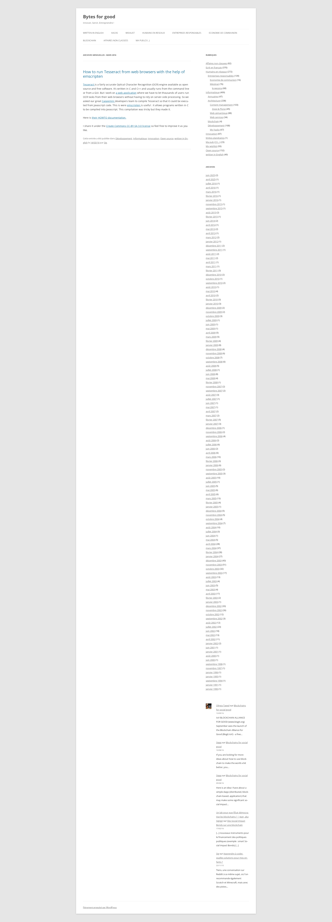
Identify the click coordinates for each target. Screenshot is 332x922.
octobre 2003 (212, 568)
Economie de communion (223, 32)
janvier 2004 (212, 556)
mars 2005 (211, 498)
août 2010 (211, 287)
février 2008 (212, 382)
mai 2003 (210, 589)
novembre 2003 (214, 564)
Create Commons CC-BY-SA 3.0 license (128, 126)
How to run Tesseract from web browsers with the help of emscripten (134, 74)
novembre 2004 (214, 514)
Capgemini (108, 101)
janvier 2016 (212, 200)
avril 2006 (210, 452)
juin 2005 (210, 485)
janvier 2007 (212, 423)
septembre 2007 (214, 390)
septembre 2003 (214, 573)
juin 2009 (210, 324)
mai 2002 (210, 635)
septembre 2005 (214, 473)
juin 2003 (210, 585)
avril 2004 (210, 544)
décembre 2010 (214, 274)
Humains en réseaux (216, 71)
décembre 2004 (214, 510)
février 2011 (212, 270)
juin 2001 (210, 647)
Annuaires (213, 96)
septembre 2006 (214, 436)
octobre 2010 (212, 278)
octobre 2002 (212, 614)
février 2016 (212, 195)
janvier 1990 (212, 689)
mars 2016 (211, 191)
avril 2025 (210, 179)
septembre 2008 (214, 361)
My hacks (215, 129)
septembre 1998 (214, 664)
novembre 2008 (214, 353)
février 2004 (212, 552)
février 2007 (212, 419)
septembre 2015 (214, 208)
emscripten (134, 105)
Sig (105, 142)
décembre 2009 (214, 307)
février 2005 (212, 502)
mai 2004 (210, 539)
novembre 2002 (214, 610)
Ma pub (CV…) (143, 40)
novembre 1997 (214, 668)
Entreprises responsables (186, 32)
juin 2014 (210, 220)
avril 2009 (210, 332)
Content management (221, 104)
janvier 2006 (212, 465)
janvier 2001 (212, 651)
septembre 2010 (214, 282)
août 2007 (211, 394)
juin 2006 (210, 448)
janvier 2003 (212, 602)
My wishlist (211, 146)
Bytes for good (99, 16)
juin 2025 (210, 175)
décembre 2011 (214, 245)
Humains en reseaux (153, 32)
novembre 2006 (214, 432)
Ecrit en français (214, 67)
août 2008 (211, 365)
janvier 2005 (212, 506)
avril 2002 (210, 639)
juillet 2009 (211, 320)
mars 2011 (211, 266)
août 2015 (211, 212)
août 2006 (211, 440)
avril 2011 (210, 262)
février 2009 (212, 340)
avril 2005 (210, 494)
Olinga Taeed (222, 705)
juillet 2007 (211, 398)
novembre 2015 (214, 204)
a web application (126, 92)
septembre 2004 (214, 523)
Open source (166, 138)
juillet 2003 (211, 581)
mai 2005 (210, 490)
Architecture (214, 100)
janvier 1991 (212, 684)
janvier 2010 (212, 303)
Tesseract (89, 84)
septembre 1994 (214, 680)
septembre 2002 (214, 618)
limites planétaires (215, 137)
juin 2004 (210, 535)
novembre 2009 (214, 311)
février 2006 (212, 461)
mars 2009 (211, 336)
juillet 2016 (211, 183)
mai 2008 (210, 378)
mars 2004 (211, 548)
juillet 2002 (211, 626)
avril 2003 (210, 593)
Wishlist (130, 32)
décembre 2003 (214, 560)
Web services (216, 117)
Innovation (153, 138)
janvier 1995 (212, 676)
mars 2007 (211, 415)
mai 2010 (210, 291)
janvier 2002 (212, 643)
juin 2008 (210, 374)
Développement (124, 138)
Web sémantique (218, 113)
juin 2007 (210, 403)
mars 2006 (211, 456)
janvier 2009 (212, 345)
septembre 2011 (214, 249)
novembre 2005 (214, 469)
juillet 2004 (211, 531)
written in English (93, 32)
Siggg (219, 742)
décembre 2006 (214, 427)
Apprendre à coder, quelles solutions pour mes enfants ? (232, 857)
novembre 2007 (214, 386)
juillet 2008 (211, 369)
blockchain (89, 40)
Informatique (140, 138)
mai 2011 (210, 258)
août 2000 (211, 655)
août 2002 (211, 622)
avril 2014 (210, 224)
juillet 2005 (211, 481)
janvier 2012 (212, 241)
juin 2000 (210, 660)
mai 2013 (210, 229)
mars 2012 (211, 237)
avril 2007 (210, 411)
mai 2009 (210, 328)
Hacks (114, 32)
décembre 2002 (214, 606)
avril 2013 (210, 233)
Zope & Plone (219, 108)
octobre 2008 (212, 357)
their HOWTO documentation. (109, 117)
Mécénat (214, 84)
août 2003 (211, 577)
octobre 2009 (212, 316)
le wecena (217, 88)
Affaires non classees (116, 40)
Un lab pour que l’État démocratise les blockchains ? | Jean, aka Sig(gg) (232, 816)
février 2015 (212, 216)
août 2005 (211, 477)
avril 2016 (210, 187)
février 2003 (212, 597)
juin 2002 (210, 631)
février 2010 (212, 299)
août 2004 (211, 527)
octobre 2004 (212, 519)
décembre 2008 (214, 349)
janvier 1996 (212, 672)
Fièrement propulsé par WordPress (100, 907)
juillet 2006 (211, 444)
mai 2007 (210, 407)
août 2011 (211, 253)
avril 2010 (210, 295)
